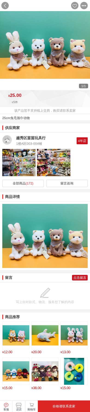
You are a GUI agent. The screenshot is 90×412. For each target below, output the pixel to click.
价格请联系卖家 (64, 406)
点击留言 (79, 278)
